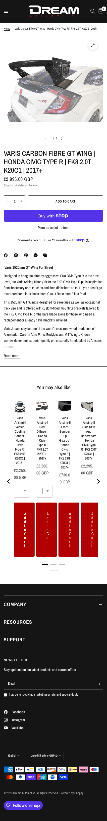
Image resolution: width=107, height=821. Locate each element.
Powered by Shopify (71, 793)
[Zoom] (93, 45)
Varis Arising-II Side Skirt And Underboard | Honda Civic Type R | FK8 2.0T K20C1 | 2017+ (89, 438)
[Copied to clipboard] (46, 255)
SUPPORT (14, 639)
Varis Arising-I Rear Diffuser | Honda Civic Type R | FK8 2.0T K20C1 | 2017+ (42, 438)
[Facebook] (7, 255)
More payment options (53, 227)
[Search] (93, 11)
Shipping (8, 185)
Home (7, 29)
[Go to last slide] (9, 481)
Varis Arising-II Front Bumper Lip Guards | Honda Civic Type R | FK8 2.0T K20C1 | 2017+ (65, 442)
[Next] (61, 138)
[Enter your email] (98, 684)
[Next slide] (98, 481)
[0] (100, 11)
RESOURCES (18, 621)
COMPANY (15, 604)
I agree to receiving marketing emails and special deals (43, 694)
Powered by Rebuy (53, 571)
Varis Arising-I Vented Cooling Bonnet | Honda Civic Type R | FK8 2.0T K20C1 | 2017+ (20, 440)
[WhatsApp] (37, 255)
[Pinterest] (27, 255)
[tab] (45, 564)
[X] (17, 255)
